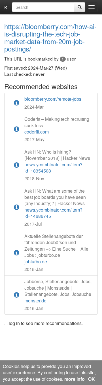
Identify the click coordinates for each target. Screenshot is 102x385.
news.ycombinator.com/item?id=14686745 (55, 204)
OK (91, 379)
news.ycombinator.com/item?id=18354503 (57, 161)
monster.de (58, 291)
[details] (16, 103)
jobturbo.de (56, 249)
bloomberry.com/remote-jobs (52, 99)
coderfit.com (56, 125)
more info (74, 379)
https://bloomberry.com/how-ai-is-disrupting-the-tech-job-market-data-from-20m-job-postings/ (50, 37)
